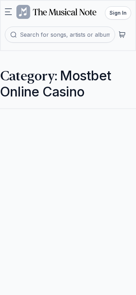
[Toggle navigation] (8, 11)
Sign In (118, 13)
